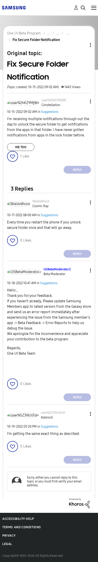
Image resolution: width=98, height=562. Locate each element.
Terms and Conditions (21, 527)
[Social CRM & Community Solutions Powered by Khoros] (79, 503)
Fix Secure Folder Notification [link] (36, 40)
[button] (83, 101)
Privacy (8, 536)
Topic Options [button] (83, 44)
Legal (7, 544)
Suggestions (49, 112)
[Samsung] (14, 7)
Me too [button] (20, 147)
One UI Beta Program (24, 33)
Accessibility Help (18, 519)
